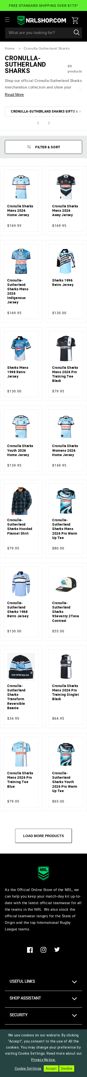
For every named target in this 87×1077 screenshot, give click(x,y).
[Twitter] (57, 950)
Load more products (43, 836)
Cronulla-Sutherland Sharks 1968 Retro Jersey (18, 609)
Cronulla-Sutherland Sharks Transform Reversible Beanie (16, 697)
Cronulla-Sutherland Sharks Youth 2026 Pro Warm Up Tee (64, 782)
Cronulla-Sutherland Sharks (47, 48)
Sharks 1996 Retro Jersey (62, 282)
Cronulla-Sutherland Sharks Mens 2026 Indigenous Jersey (18, 291)
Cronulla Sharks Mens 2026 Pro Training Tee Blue (20, 780)
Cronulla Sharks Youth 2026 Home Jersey (20, 450)
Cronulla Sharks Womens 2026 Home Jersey (65, 450)
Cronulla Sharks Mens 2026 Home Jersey (20, 210)
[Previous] (38, 123)
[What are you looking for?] (76, 32)
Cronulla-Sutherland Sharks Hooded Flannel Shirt (19, 527)
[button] (10, 19)
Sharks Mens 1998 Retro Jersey (18, 372)
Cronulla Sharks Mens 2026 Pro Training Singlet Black (65, 692)
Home (9, 48)
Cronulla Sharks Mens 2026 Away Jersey (65, 210)
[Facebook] (30, 950)
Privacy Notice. (43, 1060)
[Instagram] (43, 950)
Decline (66, 1068)
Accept (51, 1068)
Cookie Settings (28, 1068)
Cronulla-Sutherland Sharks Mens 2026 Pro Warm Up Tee (64, 529)
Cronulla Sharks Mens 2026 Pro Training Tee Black (65, 374)
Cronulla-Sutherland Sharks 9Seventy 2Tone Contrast (65, 612)
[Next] (49, 123)
